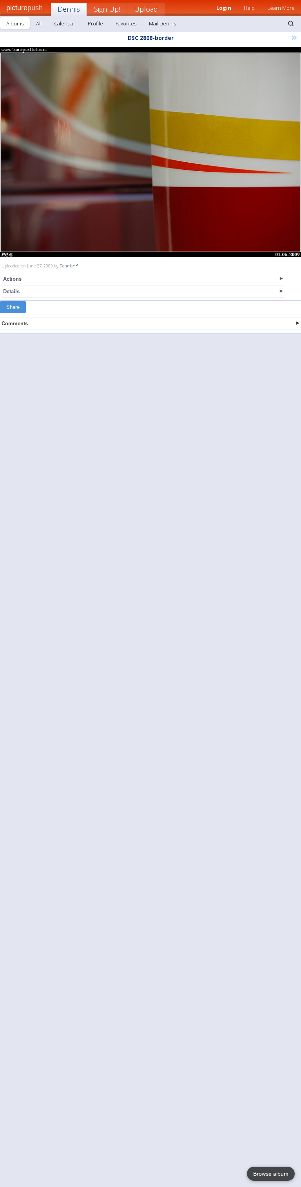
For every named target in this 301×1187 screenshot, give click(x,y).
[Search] (291, 23)
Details (11, 291)
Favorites (126, 23)
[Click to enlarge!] (150, 152)
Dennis (69, 9)
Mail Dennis (162, 23)
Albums (15, 23)
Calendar (64, 23)
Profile (95, 23)
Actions (12, 279)
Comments (15, 323)
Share (13, 307)
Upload (146, 9)
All (39, 23)
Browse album (270, 1174)
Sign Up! (107, 9)
